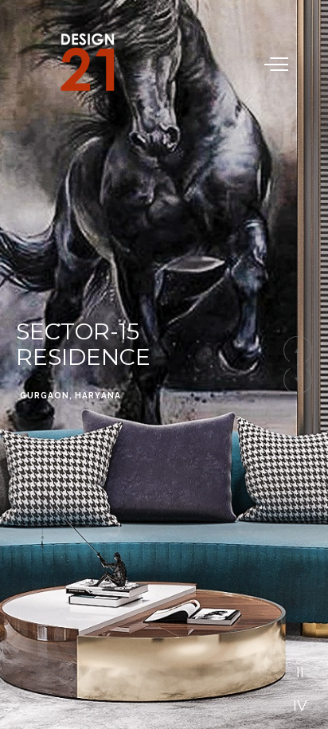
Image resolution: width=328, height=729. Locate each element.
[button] (297, 349)
